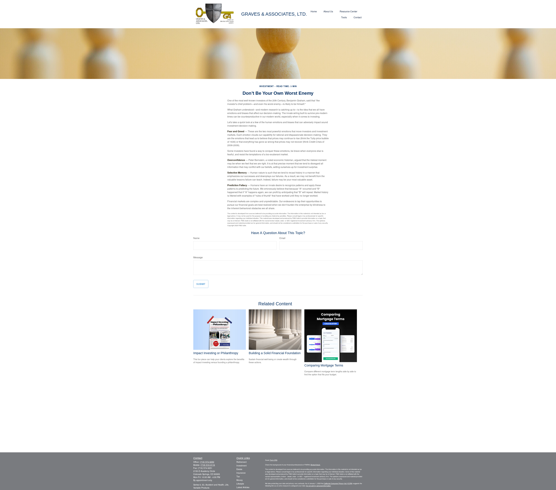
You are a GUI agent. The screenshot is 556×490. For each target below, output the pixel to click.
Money (239, 480)
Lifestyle (240, 483)
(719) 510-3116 (208, 464)
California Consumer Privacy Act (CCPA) (338, 483)
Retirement (241, 461)
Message (198, 257)
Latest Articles (242, 487)
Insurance (241, 472)
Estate (239, 469)
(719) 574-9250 (207, 461)
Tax (238, 476)
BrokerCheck (315, 464)
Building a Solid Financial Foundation (275, 353)
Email (282, 238)
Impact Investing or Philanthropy (215, 353)
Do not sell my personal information (318, 485)
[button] (313, 11)
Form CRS (273, 460)
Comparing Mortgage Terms (323, 365)
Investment (241, 465)
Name (196, 238)
